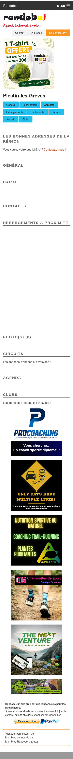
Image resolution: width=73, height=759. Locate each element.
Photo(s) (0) (37, 112)
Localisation (30, 105)
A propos (36, 33)
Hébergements (14, 112)
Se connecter (57, 33)
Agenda (10, 119)
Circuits (56, 112)
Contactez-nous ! (55, 149)
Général (10, 105)
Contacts (49, 105)
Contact (19, 33)
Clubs (26, 119)
